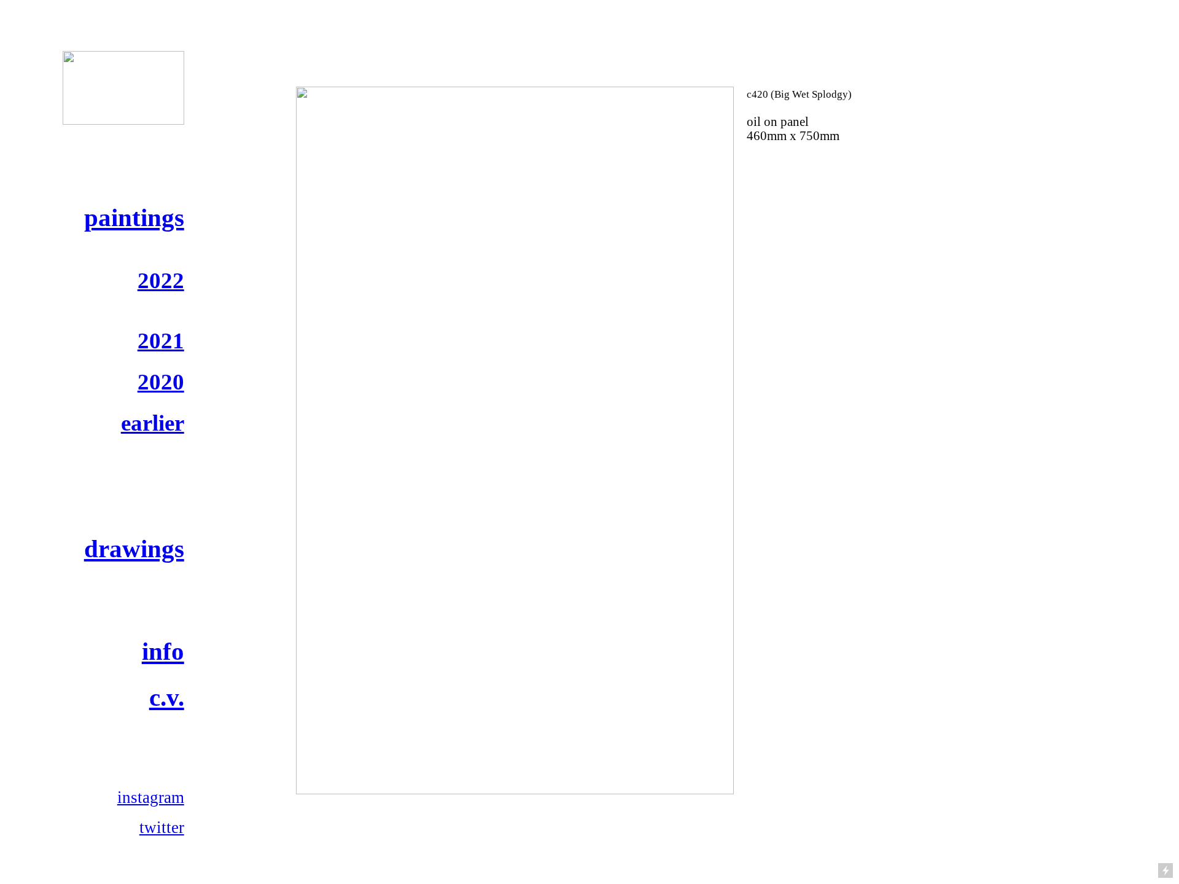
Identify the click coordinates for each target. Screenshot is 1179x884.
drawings (134, 548)
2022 (161, 280)
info (163, 651)
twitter (161, 827)
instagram (150, 797)
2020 (161, 381)
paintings (134, 217)
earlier (152, 423)
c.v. (166, 697)
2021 (161, 340)
